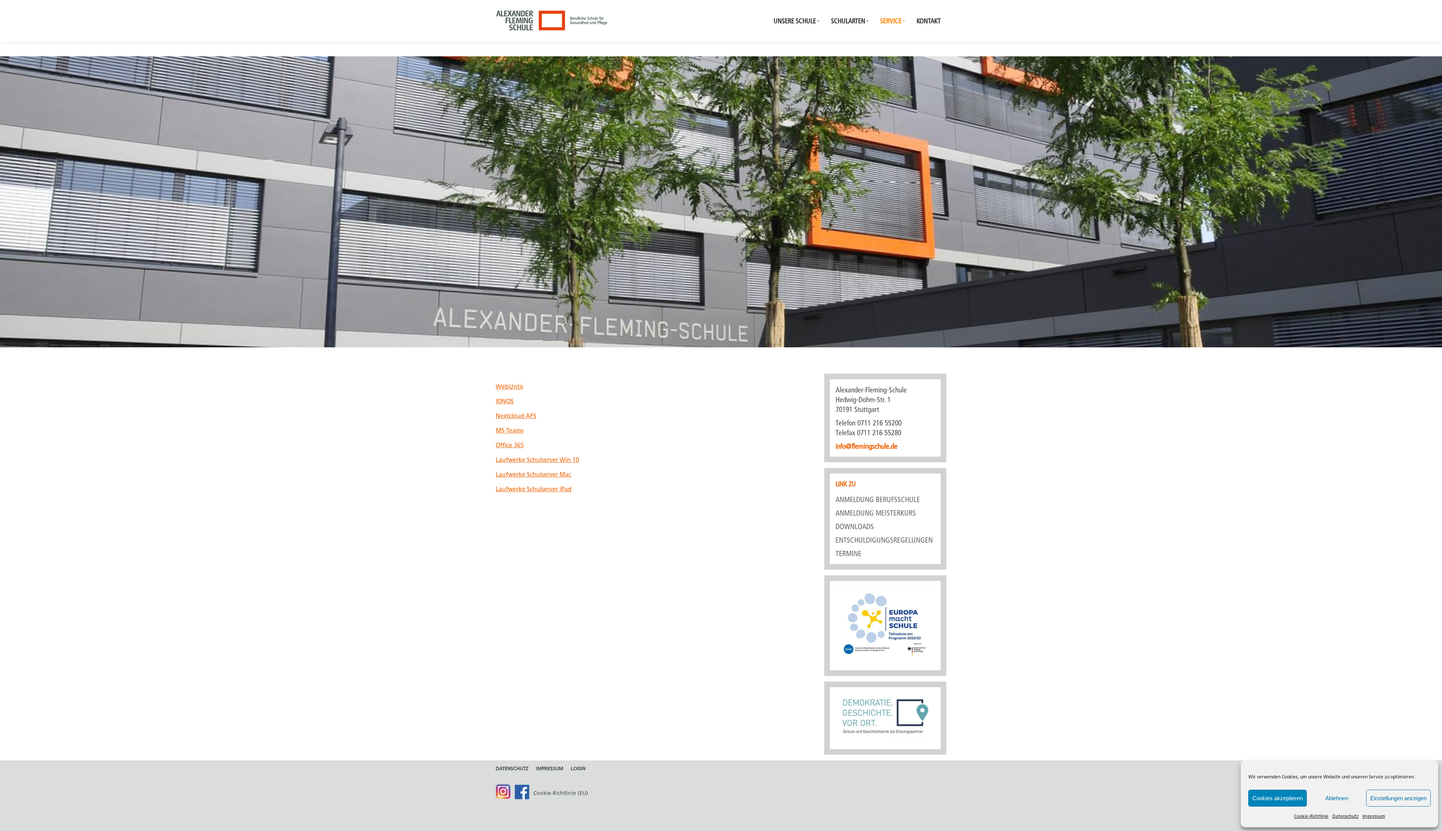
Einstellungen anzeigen (1398, 798)
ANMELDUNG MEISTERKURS (876, 512)
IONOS (505, 401)
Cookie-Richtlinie (1311, 816)
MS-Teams (509, 430)
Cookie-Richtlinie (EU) (560, 793)
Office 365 (510, 445)
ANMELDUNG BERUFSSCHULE (878, 499)
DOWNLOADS (855, 526)
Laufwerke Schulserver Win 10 (537, 459)
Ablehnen (1336, 798)
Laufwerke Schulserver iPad (534, 489)
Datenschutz (1345, 816)
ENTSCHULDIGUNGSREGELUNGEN (884, 539)
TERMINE (848, 553)
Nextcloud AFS (516, 415)
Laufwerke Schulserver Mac (533, 474)
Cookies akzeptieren (1277, 798)
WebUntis (509, 386)
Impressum (1373, 816)
